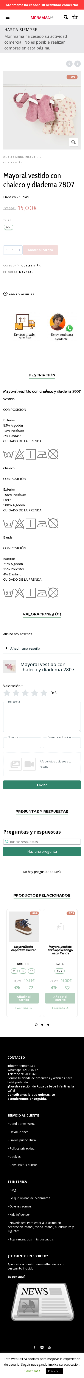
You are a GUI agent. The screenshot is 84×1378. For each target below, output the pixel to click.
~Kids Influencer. (19, 1214)
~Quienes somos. (20, 1206)
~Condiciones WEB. (21, 1124)
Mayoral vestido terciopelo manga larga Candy (60, 950)
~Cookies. (14, 1157)
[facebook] (34, 1347)
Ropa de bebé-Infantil (52, 1086)
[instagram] (42, 1347)
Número (23, 964)
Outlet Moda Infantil (20, 157)
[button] (36, 1024)
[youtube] (49, 1347)
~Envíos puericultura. (22, 1140)
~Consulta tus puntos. (23, 1165)
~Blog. (12, 1190)
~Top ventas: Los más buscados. (31, 1239)
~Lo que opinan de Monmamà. (29, 1198)
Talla (7, 220)
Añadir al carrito (40, 250)
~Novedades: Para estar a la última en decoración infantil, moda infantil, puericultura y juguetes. (41, 1227)
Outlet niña (13, 162)
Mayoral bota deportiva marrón (23, 948)
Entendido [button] (54, 1371)
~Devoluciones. (18, 1132)
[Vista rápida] (17, 987)
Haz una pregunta (42, 851)
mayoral (26, 272)
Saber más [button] (32, 1371)
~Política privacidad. (21, 1148)
